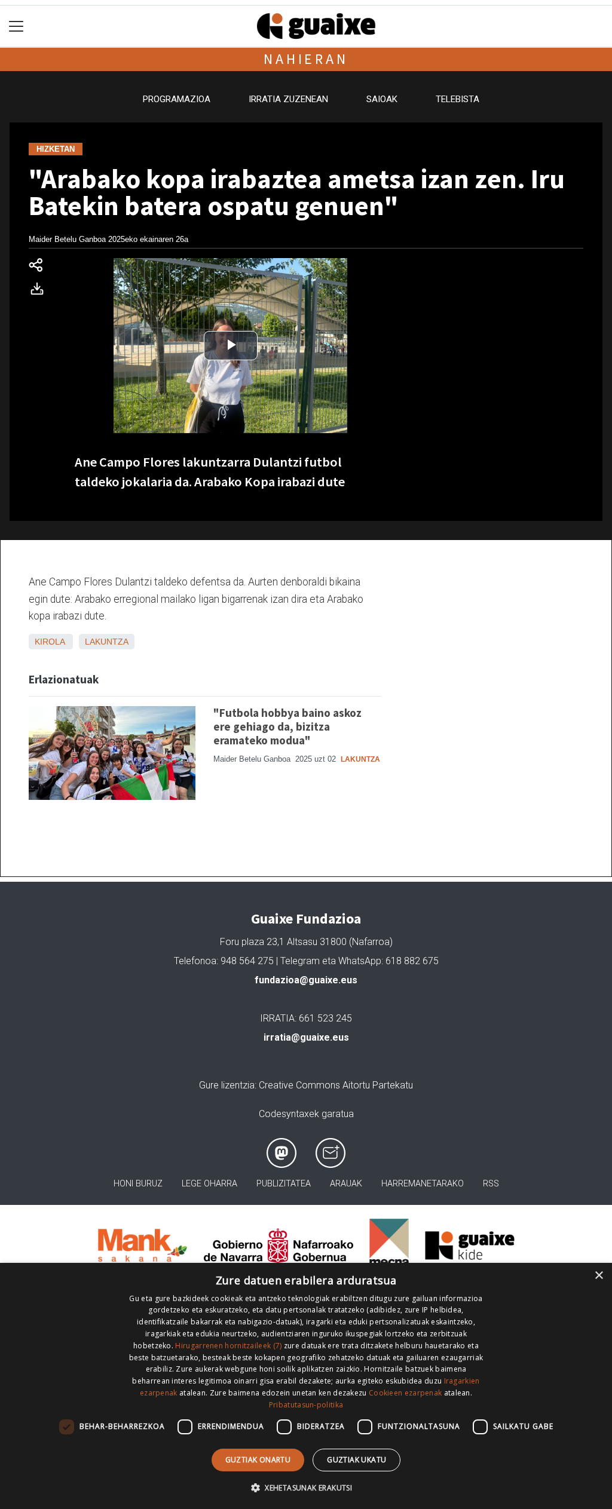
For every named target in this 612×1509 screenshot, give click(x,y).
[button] (306, 1487)
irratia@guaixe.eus (306, 1037)
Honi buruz (138, 1184)
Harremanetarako (422, 1184)
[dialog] (306, 1386)
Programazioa (176, 99)
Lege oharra (209, 1184)
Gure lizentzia (227, 1085)
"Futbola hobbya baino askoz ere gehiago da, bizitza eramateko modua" (287, 726)
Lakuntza (106, 641)
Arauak (346, 1184)
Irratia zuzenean (288, 99)
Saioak (381, 99)
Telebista (457, 99)
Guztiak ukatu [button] (356, 1460)
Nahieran (306, 59)
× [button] (598, 1275)
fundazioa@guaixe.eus (306, 980)
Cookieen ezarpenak (405, 1393)
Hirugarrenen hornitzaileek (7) (228, 1346)
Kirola (50, 641)
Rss (491, 1184)
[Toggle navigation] (16, 26)
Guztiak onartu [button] (258, 1460)
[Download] (41, 291)
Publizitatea (283, 1184)
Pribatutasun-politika (306, 1405)
